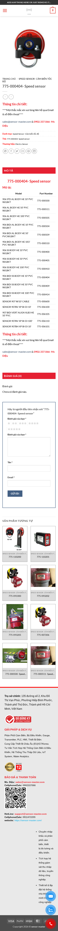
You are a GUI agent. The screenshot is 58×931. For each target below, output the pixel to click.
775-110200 (15, 557)
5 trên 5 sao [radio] (14, 429)
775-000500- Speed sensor (15, 674)
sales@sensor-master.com (16, 121)
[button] (4, 10)
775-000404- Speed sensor (18, 139)
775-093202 (43, 596)
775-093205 (15, 635)
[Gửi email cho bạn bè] (22, 151)
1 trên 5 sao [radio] (8, 423)
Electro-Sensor (21, 144)
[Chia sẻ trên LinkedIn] (34, 151)
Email (11, 477)
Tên (10, 462)
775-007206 (43, 635)
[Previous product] (11, 96)
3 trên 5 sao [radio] (22, 423)
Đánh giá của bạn (17, 418)
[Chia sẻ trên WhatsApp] (5, 151)
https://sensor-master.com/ (28, 820)
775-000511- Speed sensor (43, 674)
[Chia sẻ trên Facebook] (11, 151)
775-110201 (43, 557)
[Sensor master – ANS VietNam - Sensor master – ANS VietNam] (29, 10)
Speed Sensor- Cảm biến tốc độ (26, 134)
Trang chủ (9, 79)
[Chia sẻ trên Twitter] (17, 151)
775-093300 (15, 596)
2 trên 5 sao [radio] (14, 423)
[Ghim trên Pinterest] (28, 151)
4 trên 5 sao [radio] (33, 423)
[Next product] (5, 96)
